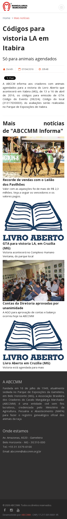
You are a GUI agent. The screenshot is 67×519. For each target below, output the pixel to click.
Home (6, 18)
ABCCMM (26, 514)
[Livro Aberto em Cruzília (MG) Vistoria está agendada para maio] (33, 340)
